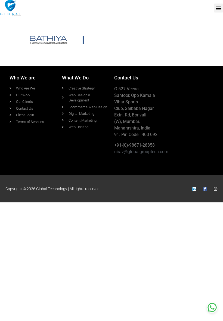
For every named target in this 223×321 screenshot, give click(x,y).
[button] (218, 8)
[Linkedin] (194, 189)
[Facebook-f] (205, 189)
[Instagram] (215, 189)
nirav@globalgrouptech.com (141, 151)
